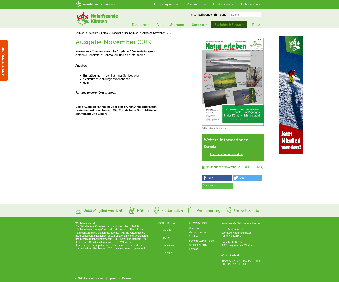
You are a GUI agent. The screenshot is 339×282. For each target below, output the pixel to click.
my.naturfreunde (201, 14)
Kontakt (193, 248)
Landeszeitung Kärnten (125, 32)
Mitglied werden (198, 244)
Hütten (142, 210)
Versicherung (208, 210)
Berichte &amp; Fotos (201, 240)
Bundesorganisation (166, 4)
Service (198, 24)
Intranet (222, 14)
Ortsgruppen (195, 4)
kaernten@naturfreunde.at (226, 154)
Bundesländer (222, 4)
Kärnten (79, 32)
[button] (217, 178)
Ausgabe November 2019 (156, 32)
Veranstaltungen (170, 24)
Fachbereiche (249, 4)
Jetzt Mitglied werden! (102, 210)
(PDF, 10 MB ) (234, 167)
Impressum (113, 278)
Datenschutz (129, 278)
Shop (255, 24)
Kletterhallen (171, 210)
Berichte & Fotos (227, 24)
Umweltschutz (246, 210)
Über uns (139, 24)
